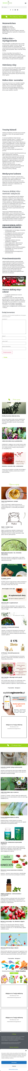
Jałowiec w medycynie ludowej (10, 627)
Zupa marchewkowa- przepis (9, 501)
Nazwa (4, 336)
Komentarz (4, 319)
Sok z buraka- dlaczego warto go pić (11, 677)
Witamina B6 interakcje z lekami (9, 948)
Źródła (5, 357)
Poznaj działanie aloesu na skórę (10, 817)
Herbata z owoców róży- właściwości (12, 466)
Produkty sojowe (6, 578)
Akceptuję (14, 1062)
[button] (26, 1050)
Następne (17, 688)
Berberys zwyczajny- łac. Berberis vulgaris (12, 921)
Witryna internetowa (6, 346)
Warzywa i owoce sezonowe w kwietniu (12, 870)
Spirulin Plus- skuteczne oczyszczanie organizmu (11, 843)
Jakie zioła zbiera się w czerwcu (10, 792)
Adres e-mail (5, 341)
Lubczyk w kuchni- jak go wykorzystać (11, 767)
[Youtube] (15, 10)
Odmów (14, 1066)
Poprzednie (11, 688)
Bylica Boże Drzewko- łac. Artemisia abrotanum (11, 553)
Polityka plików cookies (13, 1069)
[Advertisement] (14, 110)
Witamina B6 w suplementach (9, 603)
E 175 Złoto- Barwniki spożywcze (10, 653)
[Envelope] (18, 10)
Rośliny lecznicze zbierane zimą (11, 416)
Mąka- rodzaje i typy (7, 527)
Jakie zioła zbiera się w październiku (12, 441)
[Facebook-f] (10, 10)
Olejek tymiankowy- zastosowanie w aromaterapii (11, 894)
